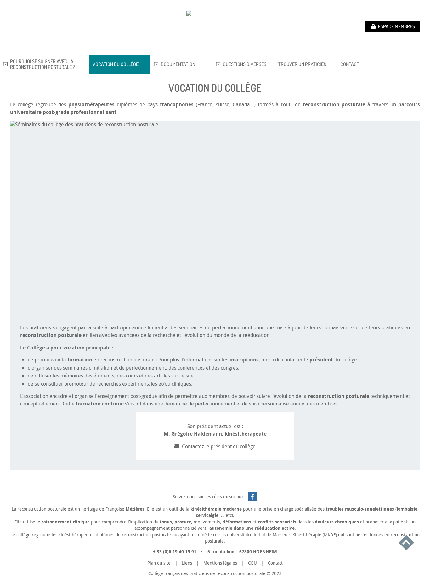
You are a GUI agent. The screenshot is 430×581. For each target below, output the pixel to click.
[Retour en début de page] (406, 543)
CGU (252, 563)
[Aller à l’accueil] (215, 27)
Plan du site (159, 563)
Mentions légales (220, 563)
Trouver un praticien (302, 64)
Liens (187, 563)
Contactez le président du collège (219, 446)
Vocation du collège (116, 64)
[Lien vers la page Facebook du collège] (252, 496)
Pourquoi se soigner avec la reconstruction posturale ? (42, 64)
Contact (349, 64)
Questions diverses (244, 64)
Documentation (178, 64)
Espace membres (396, 27)
